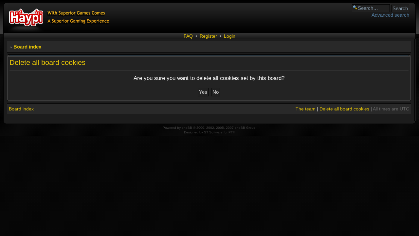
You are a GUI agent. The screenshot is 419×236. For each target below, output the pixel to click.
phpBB (187, 127)
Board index (27, 46)
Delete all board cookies (344, 108)
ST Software (213, 132)
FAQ (188, 36)
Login (229, 36)
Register (208, 36)
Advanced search (390, 15)
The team (306, 108)
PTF (231, 132)
